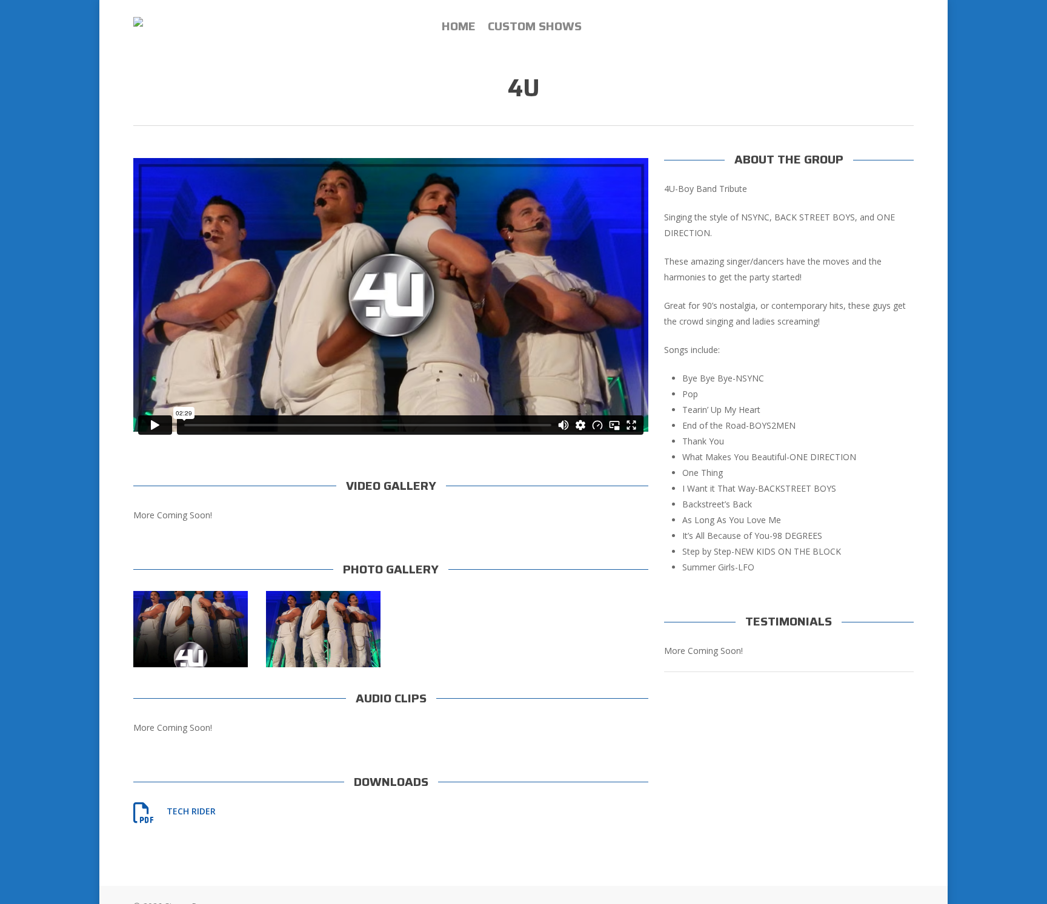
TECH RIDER (191, 811)
